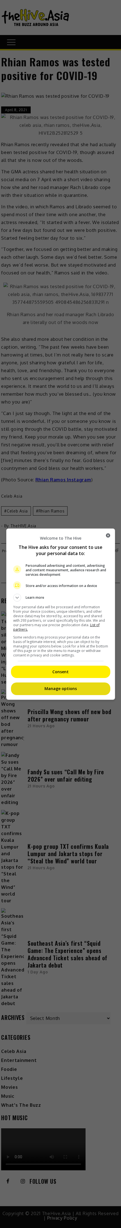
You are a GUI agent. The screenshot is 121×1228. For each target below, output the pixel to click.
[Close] (108, 535)
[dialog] (60, 614)
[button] (60, 598)
